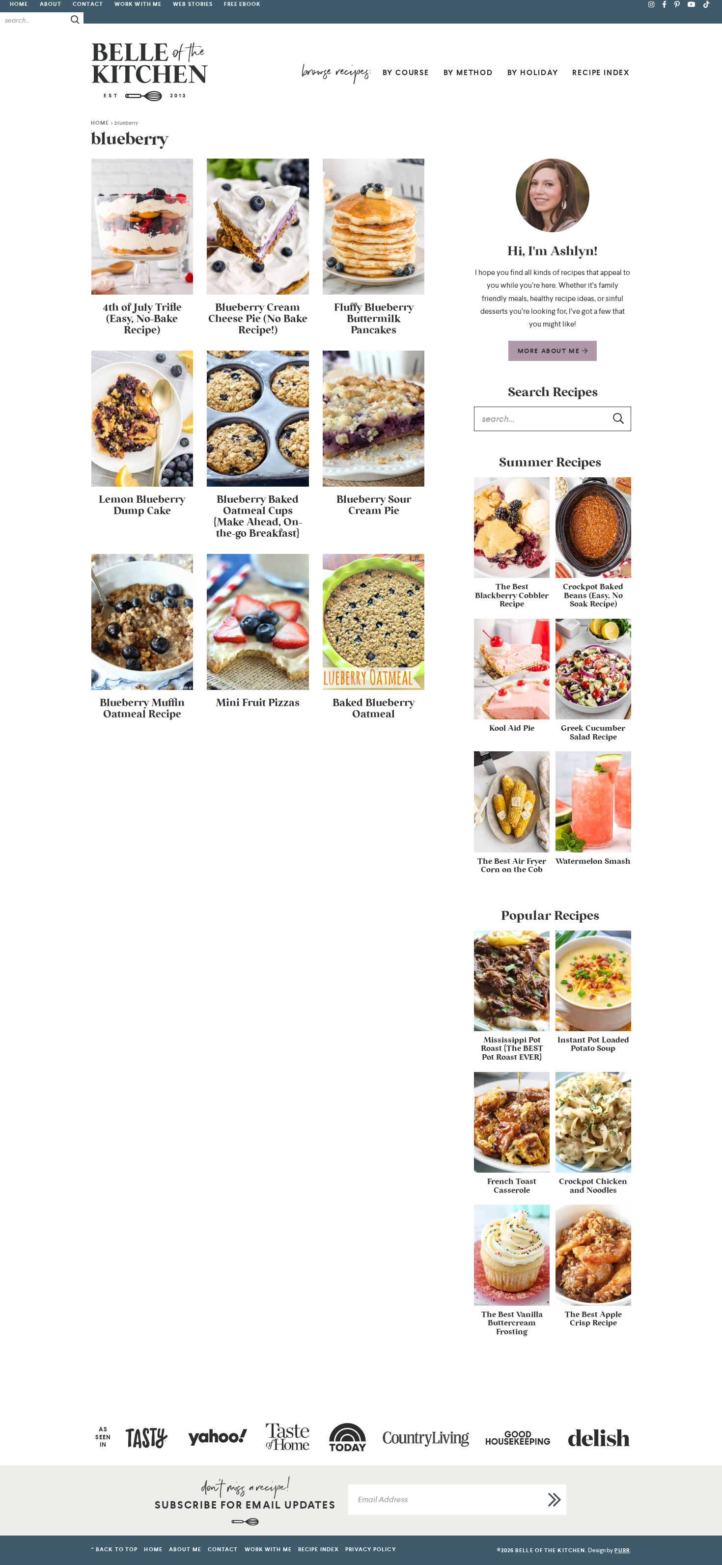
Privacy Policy (370, 1549)
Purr (621, 1550)
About (51, 4)
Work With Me (138, 4)
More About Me (550, 351)
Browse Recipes (336, 74)
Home (19, 4)
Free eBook (242, 4)
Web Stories (193, 4)
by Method (468, 73)
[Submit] (75, 19)
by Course (406, 73)
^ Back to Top (114, 1549)
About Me (185, 1549)
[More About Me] (552, 195)
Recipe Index (601, 73)
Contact (88, 4)
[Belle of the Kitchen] (150, 71)
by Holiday (532, 73)
